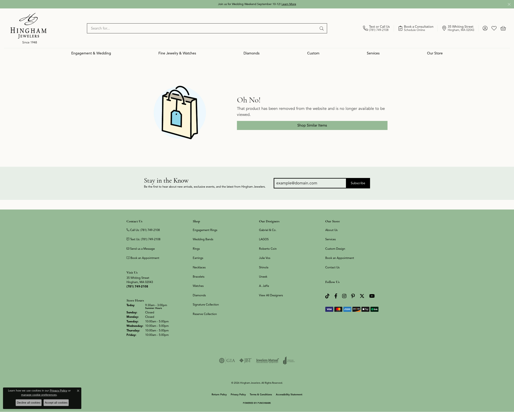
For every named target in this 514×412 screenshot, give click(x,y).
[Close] (509, 4)
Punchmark (264, 403)
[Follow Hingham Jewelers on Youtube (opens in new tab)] (372, 296)
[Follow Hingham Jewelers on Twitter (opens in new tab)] (362, 296)
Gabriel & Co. (267, 230)
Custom (313, 53)
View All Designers (271, 295)
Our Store (435, 53)
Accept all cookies (56, 402)
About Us (331, 230)
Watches (198, 286)
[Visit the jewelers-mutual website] (267, 361)
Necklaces (199, 267)
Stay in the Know (166, 180)
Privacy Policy (238, 394)
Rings (196, 248)
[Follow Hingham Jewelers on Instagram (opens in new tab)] (344, 296)
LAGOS (264, 239)
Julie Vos (264, 258)
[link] (378, 28)
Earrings (198, 258)
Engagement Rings (205, 230)
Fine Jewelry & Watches (177, 53)
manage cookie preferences (39, 394)
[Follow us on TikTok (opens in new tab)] (327, 296)
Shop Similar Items (312, 125)
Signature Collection (206, 304)
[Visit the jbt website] (245, 361)
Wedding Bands (203, 239)
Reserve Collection (205, 314)
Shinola (263, 267)
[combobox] (202, 28)
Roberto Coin (268, 248)
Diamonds (252, 53)
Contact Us (332, 267)
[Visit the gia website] (227, 361)
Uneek (263, 276)
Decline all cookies (28, 402)
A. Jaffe (264, 286)
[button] (484, 28)
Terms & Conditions (261, 394)
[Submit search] (322, 28)
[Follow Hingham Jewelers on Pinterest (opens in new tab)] (353, 296)
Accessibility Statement (289, 394)
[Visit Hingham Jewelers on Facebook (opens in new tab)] (335, 296)
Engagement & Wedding (91, 53)
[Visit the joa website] (289, 361)
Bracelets (198, 276)
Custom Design (335, 248)
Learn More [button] (288, 4)
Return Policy (219, 394)
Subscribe (358, 183)
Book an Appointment (339, 258)
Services (373, 53)
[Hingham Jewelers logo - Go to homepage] (28, 28)
